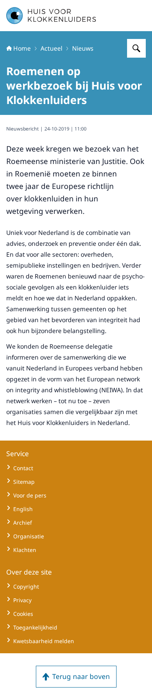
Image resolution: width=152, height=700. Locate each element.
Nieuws (83, 48)
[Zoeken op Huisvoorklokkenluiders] (136, 48)
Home (22, 48)
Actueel (51, 48)
